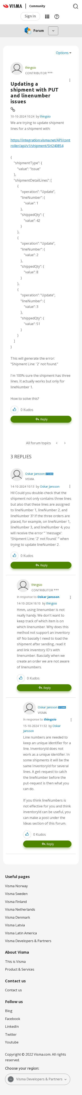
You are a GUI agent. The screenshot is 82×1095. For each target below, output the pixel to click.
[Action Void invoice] (64, 443)
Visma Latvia (15, 925)
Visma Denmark (17, 917)
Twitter (11, 1034)
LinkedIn (12, 1026)
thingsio (45, 116)
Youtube (12, 1042)
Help (57, 16)
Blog (8, 1010)
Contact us (13, 990)
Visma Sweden (16, 893)
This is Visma (15, 961)
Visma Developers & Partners (28, 941)
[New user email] (57, 443)
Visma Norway (16, 886)
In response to (38, 597)
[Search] (76, 6)
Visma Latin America (21, 933)
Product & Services (19, 969)
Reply (44, 419)
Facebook (12, 1018)
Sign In (30, 16)
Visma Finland (16, 901)
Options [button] (62, 52)
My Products (47, 16)
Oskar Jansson (50, 486)
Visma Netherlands (20, 909)
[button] (69, 80)
